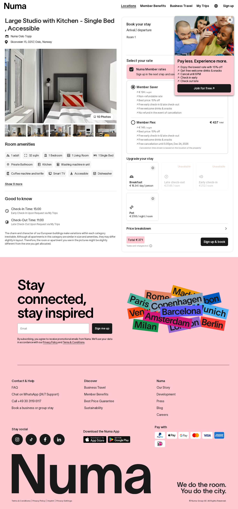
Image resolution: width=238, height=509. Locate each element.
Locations (128, 6)
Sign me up (102, 328)
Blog (160, 408)
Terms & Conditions (74, 342)
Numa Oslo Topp (21, 36)
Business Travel (181, 6)
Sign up (228, 6)
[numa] (15, 6)
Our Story (163, 387)
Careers (162, 415)
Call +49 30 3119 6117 (26, 401)
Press (160, 401)
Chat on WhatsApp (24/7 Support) (35, 394)
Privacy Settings (64, 501)
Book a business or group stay (32, 408)
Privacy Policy (50, 342)
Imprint (50, 501)
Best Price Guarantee (99, 401)
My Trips (203, 6)
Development (166, 394)
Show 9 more (13, 184)
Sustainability (93, 408)
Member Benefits (153, 6)
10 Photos (104, 116)
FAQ (15, 387)
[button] (153, 168)
